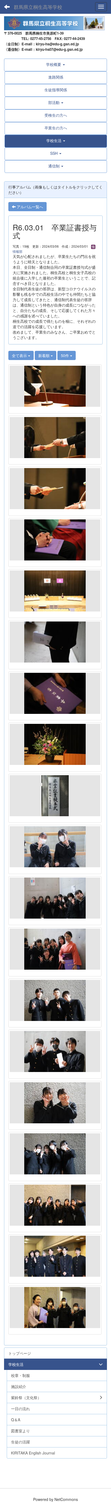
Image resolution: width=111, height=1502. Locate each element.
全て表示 (20, 355)
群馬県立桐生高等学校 (38, 6)
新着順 (44, 355)
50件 (65, 355)
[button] (56, 140)
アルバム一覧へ (29, 206)
